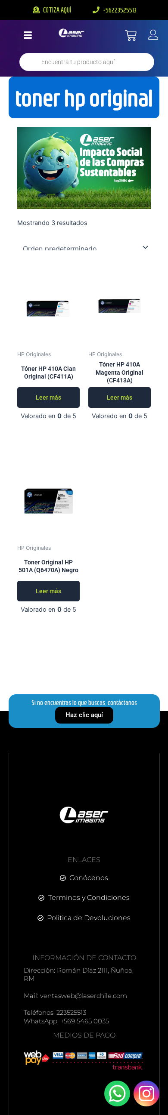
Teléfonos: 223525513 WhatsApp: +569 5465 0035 (66, 1016)
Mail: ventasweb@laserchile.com (75, 996)
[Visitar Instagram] (146, 1093)
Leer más (48, 397)
